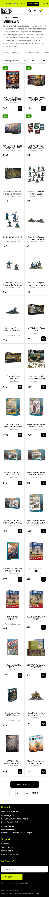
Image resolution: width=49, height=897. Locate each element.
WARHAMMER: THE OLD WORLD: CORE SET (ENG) (12, 147)
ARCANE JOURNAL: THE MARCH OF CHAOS (12, 570)
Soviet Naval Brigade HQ (12, 237)
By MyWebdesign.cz (25, 893)
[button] (45, 3)
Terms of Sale (7, 847)
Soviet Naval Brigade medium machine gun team (12, 329)
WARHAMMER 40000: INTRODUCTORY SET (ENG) (12, 99)
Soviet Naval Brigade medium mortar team (36, 284)
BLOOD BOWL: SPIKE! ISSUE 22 (13, 666)
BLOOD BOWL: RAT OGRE (36, 570)
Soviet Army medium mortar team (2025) (36, 714)
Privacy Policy (7, 851)
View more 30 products (24, 784)
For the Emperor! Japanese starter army (36, 377)
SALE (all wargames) (9, 53)
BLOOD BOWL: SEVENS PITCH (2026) (36, 666)
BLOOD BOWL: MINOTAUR (12, 618)
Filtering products (11, 61)
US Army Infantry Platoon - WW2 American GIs (13, 377)
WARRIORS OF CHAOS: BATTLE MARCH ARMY (36, 522)
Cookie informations (9, 854)
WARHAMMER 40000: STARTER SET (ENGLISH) (36, 99)
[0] (40, 10)
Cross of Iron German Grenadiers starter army (12, 192)
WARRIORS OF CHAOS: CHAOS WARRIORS (36, 474)
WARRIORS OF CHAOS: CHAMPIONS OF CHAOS (12, 522)
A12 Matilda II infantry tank (36, 329)
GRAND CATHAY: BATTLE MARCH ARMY (13, 425)
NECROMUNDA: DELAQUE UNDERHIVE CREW (12, 762)
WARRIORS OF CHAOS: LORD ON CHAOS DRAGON (36, 425)
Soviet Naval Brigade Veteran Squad (36, 192)
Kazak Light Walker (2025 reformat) (12, 714)
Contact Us (6, 843)
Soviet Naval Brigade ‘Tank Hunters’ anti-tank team (12, 284)
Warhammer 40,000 (29, 53)
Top (37, 893)
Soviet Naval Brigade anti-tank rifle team (36, 238)
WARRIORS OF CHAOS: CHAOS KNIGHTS (13, 474)
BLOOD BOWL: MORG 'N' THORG (36, 618)
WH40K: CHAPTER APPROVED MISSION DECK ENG (36, 147)
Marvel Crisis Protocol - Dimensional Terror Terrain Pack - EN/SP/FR (36, 762)
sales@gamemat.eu (9, 811)
